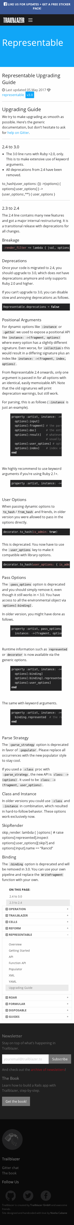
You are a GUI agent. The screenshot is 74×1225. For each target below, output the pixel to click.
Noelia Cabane (58, 1213)
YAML (12, 981)
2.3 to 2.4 (15, 903)
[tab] (37, 909)
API (11, 957)
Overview (15, 944)
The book (9, 1173)
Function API (17, 963)
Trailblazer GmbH (40, 1205)
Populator (15, 969)
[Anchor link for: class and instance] (38, 793)
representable (13, 95)
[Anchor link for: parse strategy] (30, 737)
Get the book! (16, 1101)
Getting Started (19, 950)
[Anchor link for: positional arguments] (43, 319)
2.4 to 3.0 (15, 896)
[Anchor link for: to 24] (21, 208)
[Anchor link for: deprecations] (29, 260)
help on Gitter (18, 132)
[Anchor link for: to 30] (21, 146)
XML (12, 975)
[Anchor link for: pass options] (28, 577)
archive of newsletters (48, 1069)
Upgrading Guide (20, 988)
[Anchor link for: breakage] (21, 240)
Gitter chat (10, 1167)
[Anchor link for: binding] (18, 857)
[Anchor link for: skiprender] (25, 825)
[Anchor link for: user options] (28, 499)
